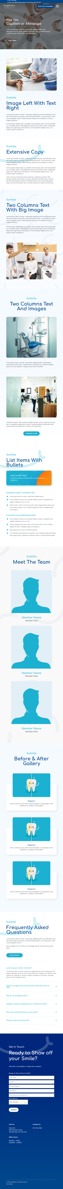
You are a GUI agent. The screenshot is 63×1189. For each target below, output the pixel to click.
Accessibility (9, 1184)
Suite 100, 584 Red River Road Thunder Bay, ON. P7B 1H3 (25, 2)
